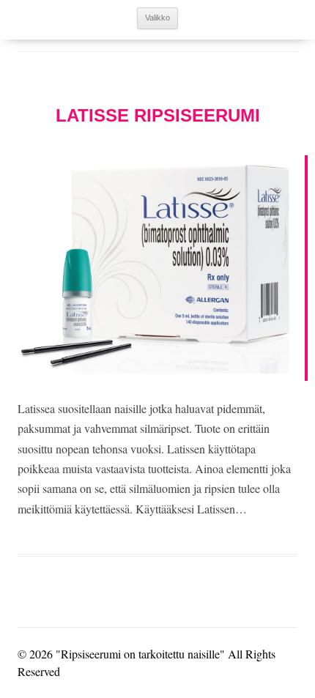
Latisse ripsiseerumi (158, 115)
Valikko (157, 17)
